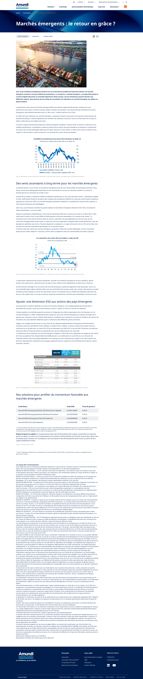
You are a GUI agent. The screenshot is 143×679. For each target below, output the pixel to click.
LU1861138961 (72, 410)
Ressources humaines (70, 665)
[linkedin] (108, 665)
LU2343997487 (72, 422)
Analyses (101, 7)
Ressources (114, 7)
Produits (50, 7)
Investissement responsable (82, 7)
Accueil (18, 13)
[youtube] (114, 665)
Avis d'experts (27, 13)
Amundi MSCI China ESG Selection (30, 422)
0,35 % (84, 418)
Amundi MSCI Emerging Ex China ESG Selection (35, 418)
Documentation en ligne (93, 657)
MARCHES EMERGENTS (23, 36)
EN (123, 2)
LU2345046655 (72, 418)
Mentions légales (110, 677)
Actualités (65, 657)
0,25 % (84, 410)
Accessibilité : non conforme (96, 677)
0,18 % (84, 414)
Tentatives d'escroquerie (65, 677)
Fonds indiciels (89, 665)
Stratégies (63, 7)
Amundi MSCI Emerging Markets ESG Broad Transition (38, 414)
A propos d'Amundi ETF (70, 660)
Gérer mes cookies (121, 677)
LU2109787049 (72, 414)
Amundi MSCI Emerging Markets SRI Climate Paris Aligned (39, 410)
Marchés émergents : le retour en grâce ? (45, 13)
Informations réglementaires (80, 677)
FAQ (85, 660)
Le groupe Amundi (68, 662)
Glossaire (87, 662)
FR (126, 2)
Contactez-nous (113, 660)
